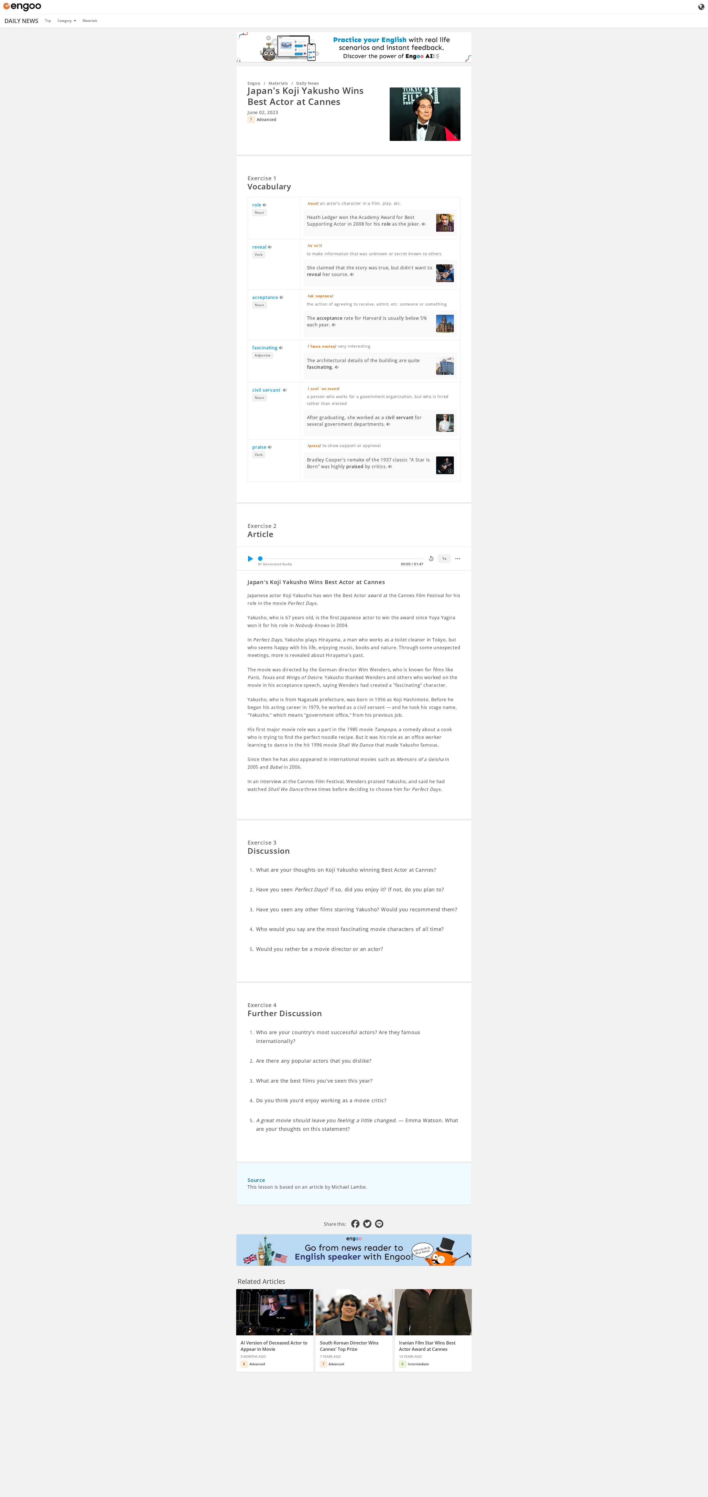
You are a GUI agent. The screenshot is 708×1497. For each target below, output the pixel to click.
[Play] (250, 558)
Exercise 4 (262, 1005)
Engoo (254, 83)
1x (444, 558)
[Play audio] (265, 205)
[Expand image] (425, 114)
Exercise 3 (262, 842)
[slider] (260, 558)
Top (48, 20)
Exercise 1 (262, 178)
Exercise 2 (262, 526)
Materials (90, 20)
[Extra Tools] (457, 558)
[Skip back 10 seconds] (431, 558)
